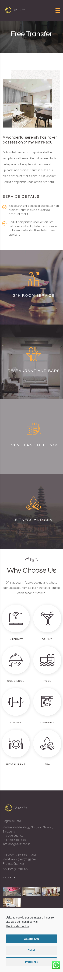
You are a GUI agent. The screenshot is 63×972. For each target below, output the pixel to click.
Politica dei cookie (17, 926)
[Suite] (12, 902)
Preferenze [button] (31, 961)
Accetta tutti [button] (31, 938)
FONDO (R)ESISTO (15, 869)
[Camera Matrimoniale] (31, 891)
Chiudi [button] (32, 950)
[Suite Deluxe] (51, 891)
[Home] (16, 10)
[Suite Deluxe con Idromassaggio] (12, 891)
